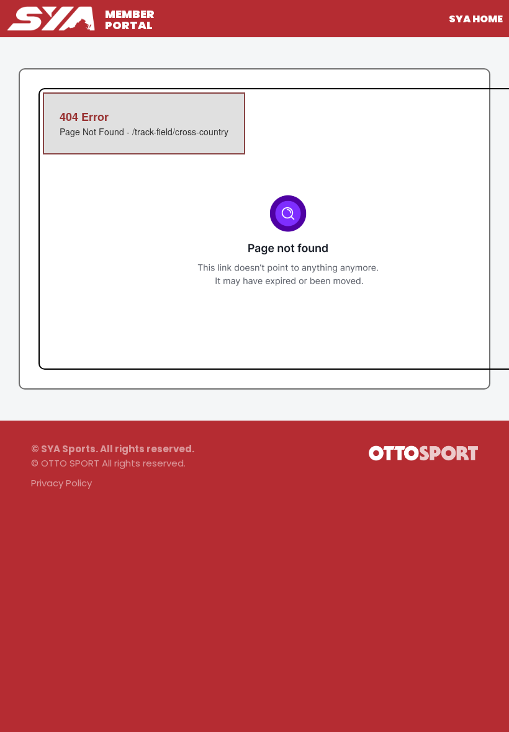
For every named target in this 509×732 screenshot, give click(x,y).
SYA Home (476, 19)
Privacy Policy (61, 482)
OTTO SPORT (70, 463)
